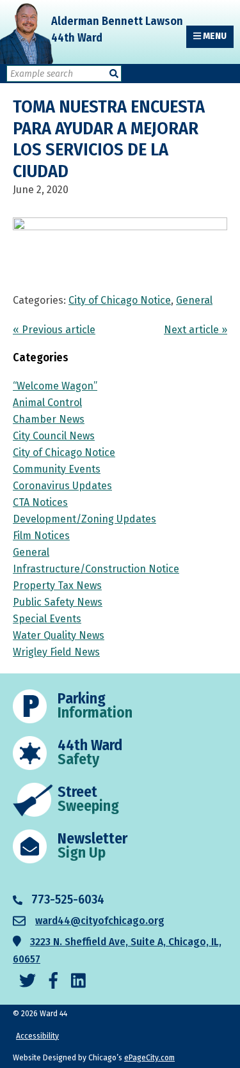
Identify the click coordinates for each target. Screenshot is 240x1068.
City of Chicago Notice (119, 300)
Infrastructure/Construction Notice (96, 569)
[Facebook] (53, 981)
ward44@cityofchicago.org (99, 920)
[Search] (113, 74)
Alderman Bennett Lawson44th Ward (117, 29)
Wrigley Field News (56, 652)
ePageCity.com (149, 1057)
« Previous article (54, 330)
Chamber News (48, 419)
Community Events (56, 469)
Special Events (47, 619)
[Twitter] (27, 981)
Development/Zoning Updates (84, 519)
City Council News (54, 436)
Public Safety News (57, 602)
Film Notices (41, 536)
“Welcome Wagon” (55, 386)
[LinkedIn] (78, 981)
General (194, 300)
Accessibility (37, 1036)
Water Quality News (58, 635)
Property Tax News (57, 585)
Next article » (195, 330)
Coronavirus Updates (62, 486)
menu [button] (214, 36)
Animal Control (47, 403)
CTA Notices (40, 502)
